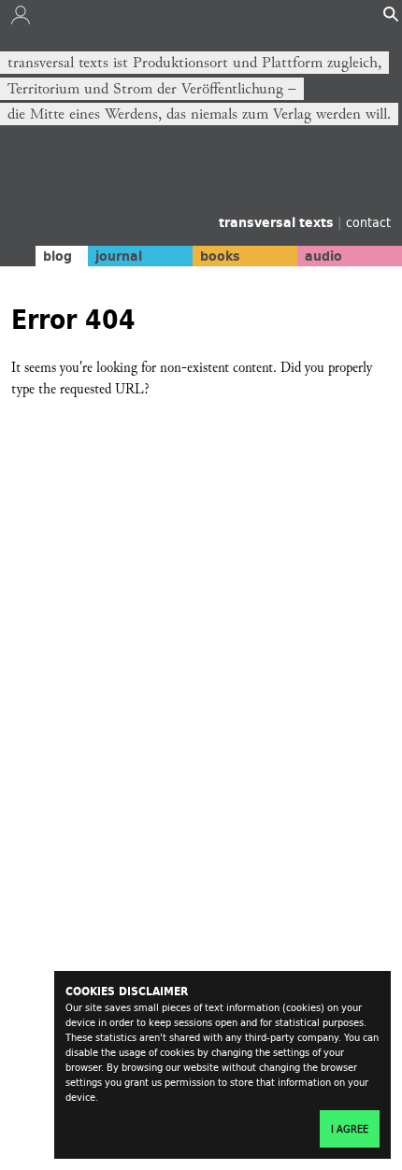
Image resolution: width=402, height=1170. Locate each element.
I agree (349, 1128)
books (220, 256)
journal (118, 256)
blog (57, 256)
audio (323, 256)
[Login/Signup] (20, 19)
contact (368, 222)
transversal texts (278, 222)
